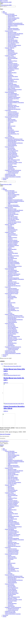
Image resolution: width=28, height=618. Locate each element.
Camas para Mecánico (12, 153)
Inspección (10, 165)
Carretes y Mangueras (12, 154)
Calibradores (10, 158)
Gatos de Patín (11, 38)
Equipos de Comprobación (13, 113)
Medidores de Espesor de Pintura (15, 89)
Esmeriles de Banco (12, 157)
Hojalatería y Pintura (9, 55)
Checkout (2, 445)
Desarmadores (11, 129)
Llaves (9, 123)
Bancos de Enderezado (12, 58)
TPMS (9, 27)
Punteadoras (10, 75)
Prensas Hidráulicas (12, 152)
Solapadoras (10, 83)
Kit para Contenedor (12, 144)
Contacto (4, 179)
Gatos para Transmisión (13, 41)
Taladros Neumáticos (12, 84)
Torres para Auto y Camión (13, 42)
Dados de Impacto (11, 126)
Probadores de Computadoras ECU (15, 23)
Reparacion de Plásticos (13, 66)
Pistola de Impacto (11, 119)
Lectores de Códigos (12, 19)
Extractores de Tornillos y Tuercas (15, 162)
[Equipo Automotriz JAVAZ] (6, 4)
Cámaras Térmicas (12, 107)
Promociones (5, 178)
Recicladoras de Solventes (13, 68)
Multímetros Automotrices (13, 28)
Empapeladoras (11, 70)
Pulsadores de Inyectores (13, 114)
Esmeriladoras (11, 80)
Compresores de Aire (12, 96)
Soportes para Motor (12, 46)
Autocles (9, 118)
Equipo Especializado (9, 92)
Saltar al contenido (4, 0)
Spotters (9, 59)
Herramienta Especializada (13, 101)
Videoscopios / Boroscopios (13, 106)
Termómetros (10, 167)
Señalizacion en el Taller (10, 174)
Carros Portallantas (12, 54)
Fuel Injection (8, 110)
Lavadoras (10, 103)
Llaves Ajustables (11, 132)
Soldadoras (10, 62)
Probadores (10, 21)
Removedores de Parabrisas (14, 87)
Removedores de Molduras (13, 85)
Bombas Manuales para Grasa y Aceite (16, 140)
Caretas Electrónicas (12, 90)
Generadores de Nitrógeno (13, 94)
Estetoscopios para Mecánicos (14, 109)
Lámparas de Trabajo (12, 163)
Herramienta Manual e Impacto (11, 116)
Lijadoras (10, 71)
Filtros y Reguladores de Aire (14, 159)
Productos (5, 12)
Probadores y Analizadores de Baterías (16, 24)
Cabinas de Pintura (12, 57)
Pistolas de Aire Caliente (13, 76)
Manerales (10, 128)
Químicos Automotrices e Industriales (13, 176)
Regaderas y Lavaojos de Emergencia (13, 170)
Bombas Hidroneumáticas (13, 156)
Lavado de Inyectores (12, 111)
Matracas (10, 127)
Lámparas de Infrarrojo (12, 63)
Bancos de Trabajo (12, 149)
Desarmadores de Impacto (13, 131)
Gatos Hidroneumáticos (13, 40)
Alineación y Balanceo (9, 47)
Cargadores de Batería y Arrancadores (16, 102)
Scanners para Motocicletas (13, 18)
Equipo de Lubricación (9, 137)
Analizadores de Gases (12, 25)
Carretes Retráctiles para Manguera (15, 143)
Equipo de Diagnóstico (9, 14)
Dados (9, 124)
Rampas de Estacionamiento (14, 34)
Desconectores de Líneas (13, 115)
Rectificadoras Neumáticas (13, 79)
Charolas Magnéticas (12, 166)
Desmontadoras (11, 51)
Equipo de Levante (9, 31)
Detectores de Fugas (12, 105)
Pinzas (9, 135)
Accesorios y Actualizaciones (14, 29)
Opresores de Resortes (12, 53)
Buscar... (2, 6)
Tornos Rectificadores (12, 93)
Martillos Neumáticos (12, 72)
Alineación (10, 49)
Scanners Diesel (11, 16)
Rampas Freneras (11, 36)
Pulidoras (10, 74)
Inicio (4, 11)
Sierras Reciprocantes (12, 81)
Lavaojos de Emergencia (13, 172)
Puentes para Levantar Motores (14, 45)
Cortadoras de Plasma (12, 61)
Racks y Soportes (11, 88)
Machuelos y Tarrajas (12, 161)
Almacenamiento (11, 148)
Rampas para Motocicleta (13, 37)
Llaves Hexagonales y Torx (13, 133)
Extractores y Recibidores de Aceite (15, 139)
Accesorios (10, 136)
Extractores (10, 100)
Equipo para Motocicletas (10, 175)
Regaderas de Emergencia (13, 171)
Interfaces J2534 (11, 20)
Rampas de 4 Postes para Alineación (15, 33)
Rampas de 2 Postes (12, 32)
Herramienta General (9, 146)
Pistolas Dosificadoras (12, 145)
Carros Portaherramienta (13, 150)
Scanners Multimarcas (12, 15)
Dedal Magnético (11, 169)
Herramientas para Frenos (13, 98)
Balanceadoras (11, 50)
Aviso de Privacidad (5, 434)
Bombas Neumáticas (12, 141)
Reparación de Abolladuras (13, 64)
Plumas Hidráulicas (12, 44)
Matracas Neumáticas (12, 120)
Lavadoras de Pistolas (12, 67)
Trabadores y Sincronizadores (14, 97)
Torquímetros (10, 122)
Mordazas (10, 77)
